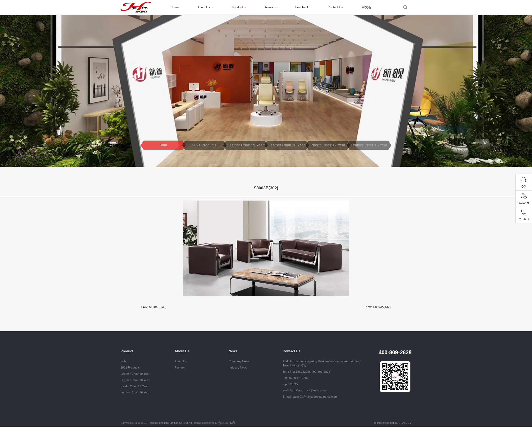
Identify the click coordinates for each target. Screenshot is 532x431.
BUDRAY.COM (403, 422)
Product (237, 7)
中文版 (366, 7)
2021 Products (204, 145)
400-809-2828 (395, 352)
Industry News (238, 367)
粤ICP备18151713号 (223, 422)
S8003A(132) (382, 307)
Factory (180, 367)
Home (174, 7)
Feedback (302, 7)
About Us (203, 7)
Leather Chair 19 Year (245, 145)
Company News (239, 361)
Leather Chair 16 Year (369, 145)
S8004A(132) (157, 307)
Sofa (163, 145)
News (269, 7)
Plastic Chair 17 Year (327, 145)
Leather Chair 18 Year (286, 145)
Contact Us (335, 7)
